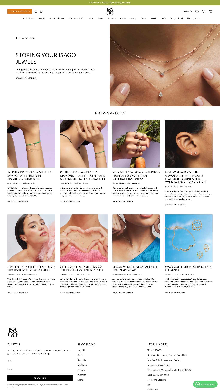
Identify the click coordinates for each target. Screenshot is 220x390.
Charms (80, 380)
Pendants (81, 375)
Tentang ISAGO (154, 350)
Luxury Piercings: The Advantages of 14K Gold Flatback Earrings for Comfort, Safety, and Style (186, 177)
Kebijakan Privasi (44, 385)
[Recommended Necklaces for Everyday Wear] (136, 238)
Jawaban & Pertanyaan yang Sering (163, 360)
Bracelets (81, 360)
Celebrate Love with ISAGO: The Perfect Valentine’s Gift (81, 268)
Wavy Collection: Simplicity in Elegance (188, 268)
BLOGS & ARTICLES (110, 113)
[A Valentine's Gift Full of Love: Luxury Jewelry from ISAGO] (31, 238)
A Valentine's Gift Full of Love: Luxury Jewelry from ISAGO (31, 268)
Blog (149, 385)
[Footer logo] (12, 332)
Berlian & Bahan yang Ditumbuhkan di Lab (167, 355)
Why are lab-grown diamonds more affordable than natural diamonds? (136, 175)
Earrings (81, 370)
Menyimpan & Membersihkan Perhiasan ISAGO (169, 370)
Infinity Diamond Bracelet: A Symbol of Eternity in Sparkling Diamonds (29, 175)
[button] (27, 18)
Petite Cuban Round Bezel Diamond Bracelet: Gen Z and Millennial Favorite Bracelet (82, 175)
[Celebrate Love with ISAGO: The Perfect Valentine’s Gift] (84, 238)
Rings (79, 355)
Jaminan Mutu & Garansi (158, 365)
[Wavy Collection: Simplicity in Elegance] (189, 238)
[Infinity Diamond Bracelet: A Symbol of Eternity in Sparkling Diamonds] (31, 144)
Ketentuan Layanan (61, 385)
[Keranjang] (210, 11)
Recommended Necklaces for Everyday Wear (135, 268)
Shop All (81, 350)
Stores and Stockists (156, 380)
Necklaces (82, 365)
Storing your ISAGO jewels (46, 58)
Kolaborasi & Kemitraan (158, 375)
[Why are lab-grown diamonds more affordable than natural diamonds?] (136, 144)
